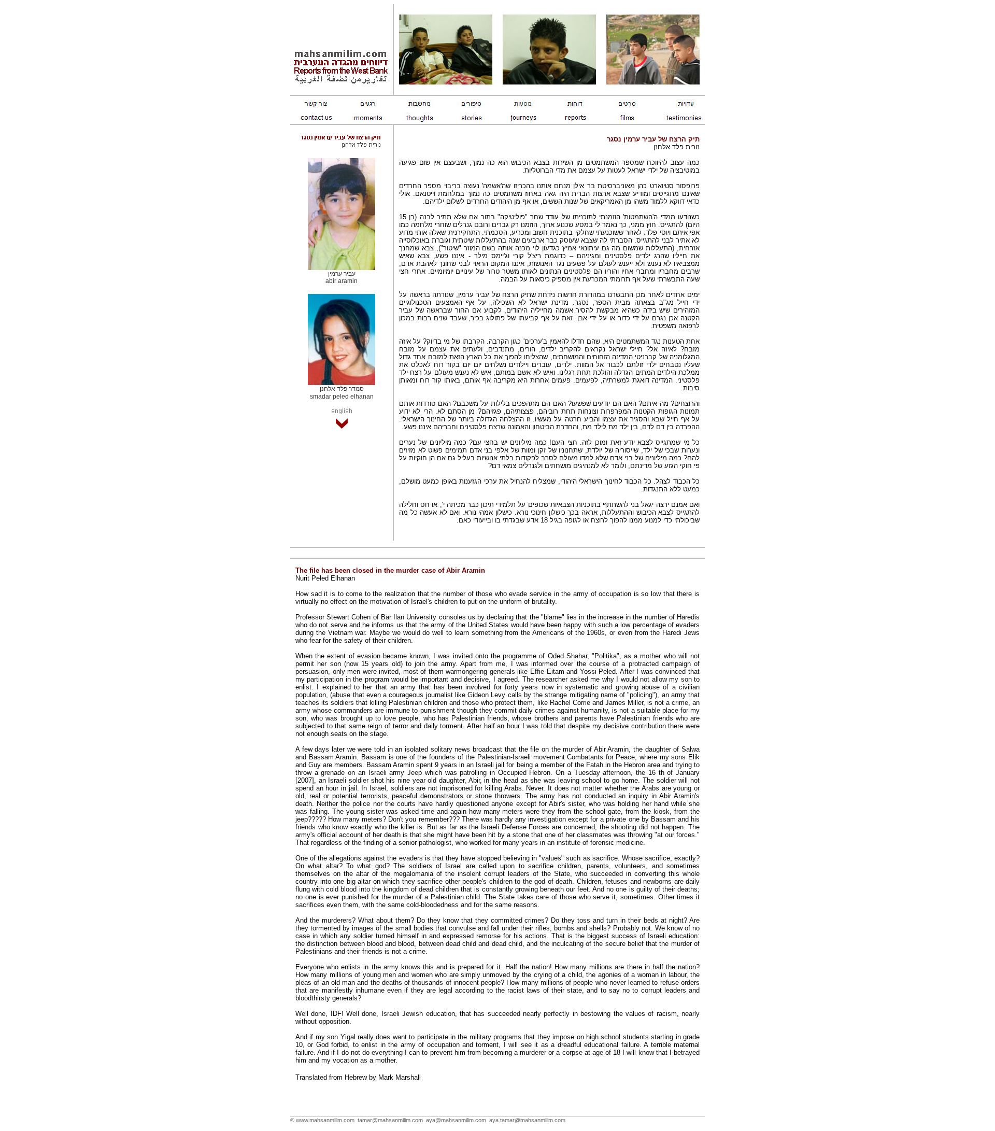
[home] (341, 83)
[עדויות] (679, 104)
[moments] (316, 104)
